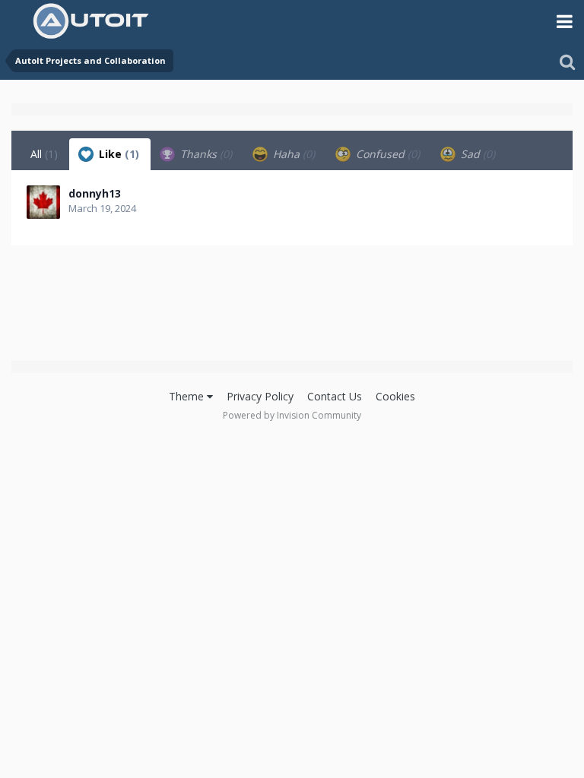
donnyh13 (94, 193)
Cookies (395, 396)
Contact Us (334, 396)
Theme (188, 396)
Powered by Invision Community (292, 415)
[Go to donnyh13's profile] (43, 202)
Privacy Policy (260, 396)
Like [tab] (117, 154)
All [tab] (44, 154)
